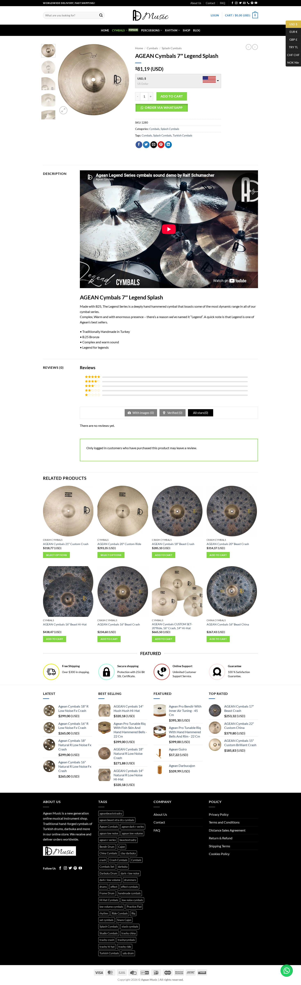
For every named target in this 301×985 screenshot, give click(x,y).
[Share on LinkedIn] (168, 144)
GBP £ (291, 39)
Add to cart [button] (163, 555)
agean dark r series (133, 826)
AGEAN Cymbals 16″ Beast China (228, 624)
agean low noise (109, 833)
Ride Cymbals (120, 913)
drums (103, 886)
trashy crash (107, 939)
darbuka (123, 866)
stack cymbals (130, 926)
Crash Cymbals (118, 860)
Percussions (150, 30)
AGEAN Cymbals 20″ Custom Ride (119, 544)
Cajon (121, 846)
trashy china (128, 933)
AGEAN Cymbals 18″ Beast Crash (173, 544)
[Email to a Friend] (153, 144)
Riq (133, 913)
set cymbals (106, 920)
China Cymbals (108, 853)
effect (114, 886)
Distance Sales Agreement (227, 830)
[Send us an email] (244, 3)
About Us (195, 3)
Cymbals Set (107, 866)
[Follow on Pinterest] (252, 3)
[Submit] (100, 15)
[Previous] (64, 80)
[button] (215, 15)
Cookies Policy (219, 854)
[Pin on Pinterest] (161, 144)
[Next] (122, 80)
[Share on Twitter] (146, 144)
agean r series (108, 840)
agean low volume (132, 833)
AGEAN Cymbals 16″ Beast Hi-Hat (65, 624)
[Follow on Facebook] (232, 3)
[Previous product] (255, 47)
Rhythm (171, 30)
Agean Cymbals (109, 826)
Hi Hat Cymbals (109, 900)
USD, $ (141, 78)
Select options (56, 555)
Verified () (174, 413)
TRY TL (292, 47)
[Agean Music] (150, 15)
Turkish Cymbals (182, 135)
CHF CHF (293, 55)
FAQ (222, 3)
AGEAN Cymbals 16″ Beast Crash (118, 624)
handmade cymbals (129, 893)
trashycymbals (126, 939)
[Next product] (248, 47)
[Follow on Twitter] (240, 3)
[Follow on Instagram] (236, 3)
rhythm (104, 913)
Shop (186, 30)
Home (105, 30)
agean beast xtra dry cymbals (117, 820)
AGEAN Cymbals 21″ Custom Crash (65, 544)
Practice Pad (134, 906)
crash (103, 860)
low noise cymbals (132, 900)
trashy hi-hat (107, 946)
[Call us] (248, 3)
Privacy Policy (219, 814)
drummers (130, 880)
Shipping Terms (219, 846)
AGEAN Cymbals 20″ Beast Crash (228, 544)
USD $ (291, 24)
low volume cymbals (111, 906)
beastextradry (128, 840)
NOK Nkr (292, 62)
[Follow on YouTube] (256, 3)
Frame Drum (107, 893)
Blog (196, 30)
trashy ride (124, 946)
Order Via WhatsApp (163, 107)
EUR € (291, 32)
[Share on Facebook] (139, 144)
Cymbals (118, 30)
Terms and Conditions (224, 822)
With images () (143, 413)
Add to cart (172, 96)
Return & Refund (220, 838)
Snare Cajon (124, 920)
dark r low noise (130, 873)
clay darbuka (128, 853)
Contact (210, 3)
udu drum (128, 953)
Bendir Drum (107, 846)
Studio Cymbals (109, 933)
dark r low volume (110, 880)
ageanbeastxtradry (111, 813)
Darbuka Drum (108, 873)
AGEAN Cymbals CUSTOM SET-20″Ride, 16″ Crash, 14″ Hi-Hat (172, 626)
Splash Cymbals (172, 48)
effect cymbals (129, 886)
